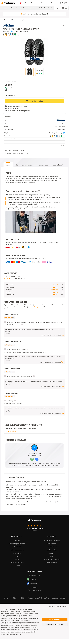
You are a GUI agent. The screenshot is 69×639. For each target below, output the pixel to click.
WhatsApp (33, 579)
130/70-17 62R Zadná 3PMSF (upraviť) (35, 14)
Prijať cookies (54, 619)
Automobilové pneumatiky (51, 540)
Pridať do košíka (36, 101)
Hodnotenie (43, 165)
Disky (13, 8)
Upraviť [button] (63, 126)
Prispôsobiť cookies (54, 624)
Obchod (35, 8)
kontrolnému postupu (35, 307)
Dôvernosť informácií (17, 562)
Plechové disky (51, 543)
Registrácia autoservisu (17, 550)
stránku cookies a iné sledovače (23, 627)
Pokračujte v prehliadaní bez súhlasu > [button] (57, 606)
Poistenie (17, 540)
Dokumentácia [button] (10, 431)
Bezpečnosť (58, 165)
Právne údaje (17, 553)
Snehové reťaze (21, 8)
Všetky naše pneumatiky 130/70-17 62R (17, 153)
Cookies (17, 565)
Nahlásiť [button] (8, 333)
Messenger (33, 583)
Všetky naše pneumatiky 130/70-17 (15, 150)
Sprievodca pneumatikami (17, 543)
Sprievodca (42, 8)
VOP (17, 556)
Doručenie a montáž (54, 8)
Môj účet (65, 3)
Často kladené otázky (24, 165)
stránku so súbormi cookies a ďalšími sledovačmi (18, 633)
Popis (8, 165)
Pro (26, 3)
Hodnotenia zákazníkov (39, 3)
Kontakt (53, 3)
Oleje (29, 8)
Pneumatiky (5, 8)
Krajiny (17, 559)
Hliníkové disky (52, 547)
